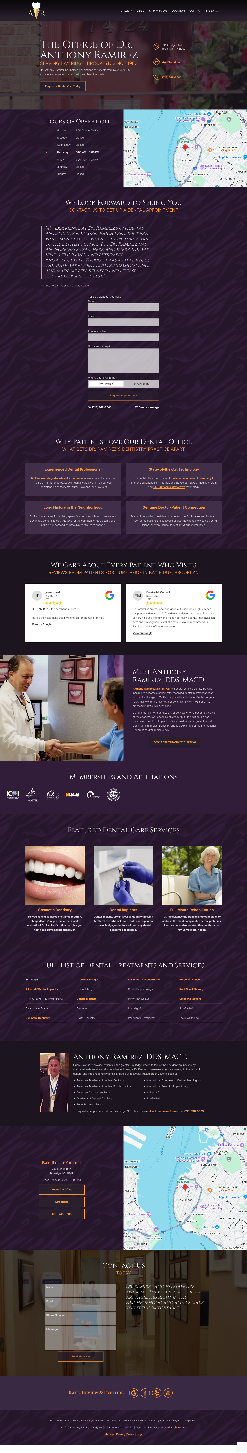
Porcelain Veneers (190, 979)
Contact (195, 10)
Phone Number (97, 331)
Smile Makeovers (190, 998)
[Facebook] (145, 1393)
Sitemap (109, 1434)
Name (91, 301)
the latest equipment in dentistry (191, 478)
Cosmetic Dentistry (38, 1017)
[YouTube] (168, 1393)
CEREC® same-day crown (169, 486)
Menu (210, 10)
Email (91, 316)
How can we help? (99, 346)
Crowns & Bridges (88, 979)
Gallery (126, 10)
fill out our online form (162, 1111)
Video (141, 10)
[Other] (156, 1393)
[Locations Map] (185, 1187)
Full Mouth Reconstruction (144, 979)
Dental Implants (86, 998)
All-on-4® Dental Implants (42, 989)
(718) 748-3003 (194, 1111)
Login (140, 1434)
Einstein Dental (176, 1427)
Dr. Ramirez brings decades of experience (57, 478)
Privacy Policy (125, 1434)
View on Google (42, 624)
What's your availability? (102, 377)
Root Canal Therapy (191, 989)
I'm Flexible (106, 383)
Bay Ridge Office (62, 1163)
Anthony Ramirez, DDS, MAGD (151, 688)
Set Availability (141, 383)
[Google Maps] (133, 1393)
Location (178, 10)
